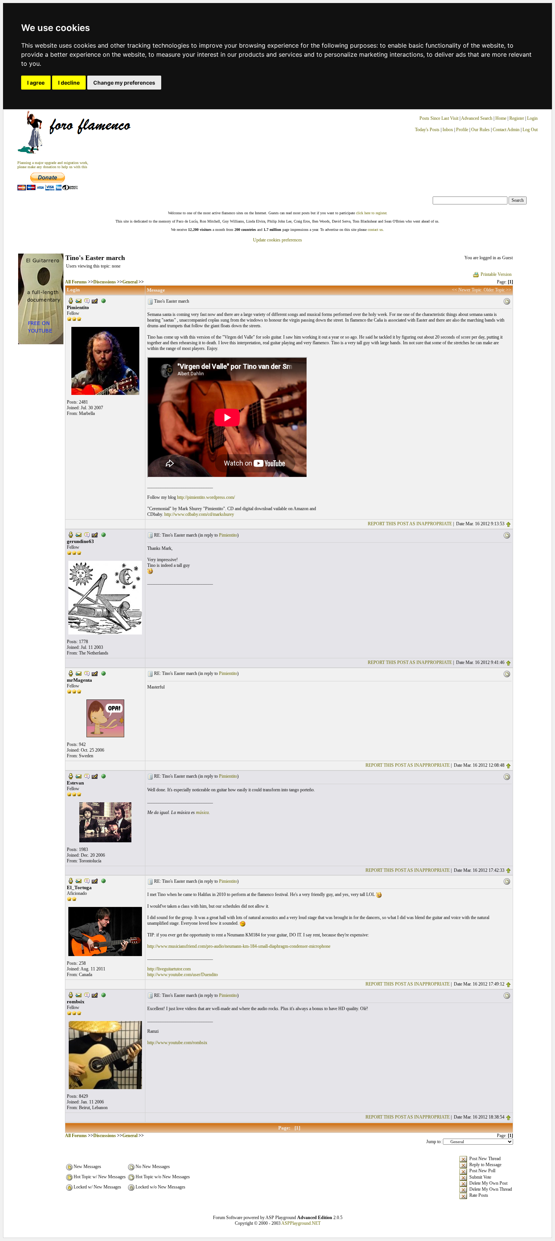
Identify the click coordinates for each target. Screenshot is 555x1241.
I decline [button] (69, 82)
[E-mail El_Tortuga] (79, 880)
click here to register (371, 213)
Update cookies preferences (277, 240)
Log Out (530, 129)
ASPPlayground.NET (301, 1223)
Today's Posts (427, 129)
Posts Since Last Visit (438, 118)
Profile (462, 129)
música (202, 812)
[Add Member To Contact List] (95, 300)
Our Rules (480, 129)
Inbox (447, 129)
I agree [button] (36, 82)
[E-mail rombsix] (79, 994)
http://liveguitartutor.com (169, 969)
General (129, 282)
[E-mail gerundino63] (79, 534)
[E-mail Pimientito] (79, 300)
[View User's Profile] (70, 300)
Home (500, 118)
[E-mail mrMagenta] (79, 673)
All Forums (76, 282)
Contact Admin (506, 129)
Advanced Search (476, 118)
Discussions (104, 282)
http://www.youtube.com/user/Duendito (182, 974)
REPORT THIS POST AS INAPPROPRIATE (410, 523)
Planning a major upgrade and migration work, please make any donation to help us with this (52, 165)
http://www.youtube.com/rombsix (177, 1042)
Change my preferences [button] (124, 82)
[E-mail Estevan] (79, 775)
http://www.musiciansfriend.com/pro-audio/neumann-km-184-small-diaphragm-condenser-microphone (238, 946)
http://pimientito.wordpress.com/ (206, 497)
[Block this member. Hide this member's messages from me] (103, 300)
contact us (375, 229)
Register (517, 118)
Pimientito (228, 535)
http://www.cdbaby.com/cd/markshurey (199, 514)
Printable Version (496, 274)
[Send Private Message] (87, 300)
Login (532, 118)
